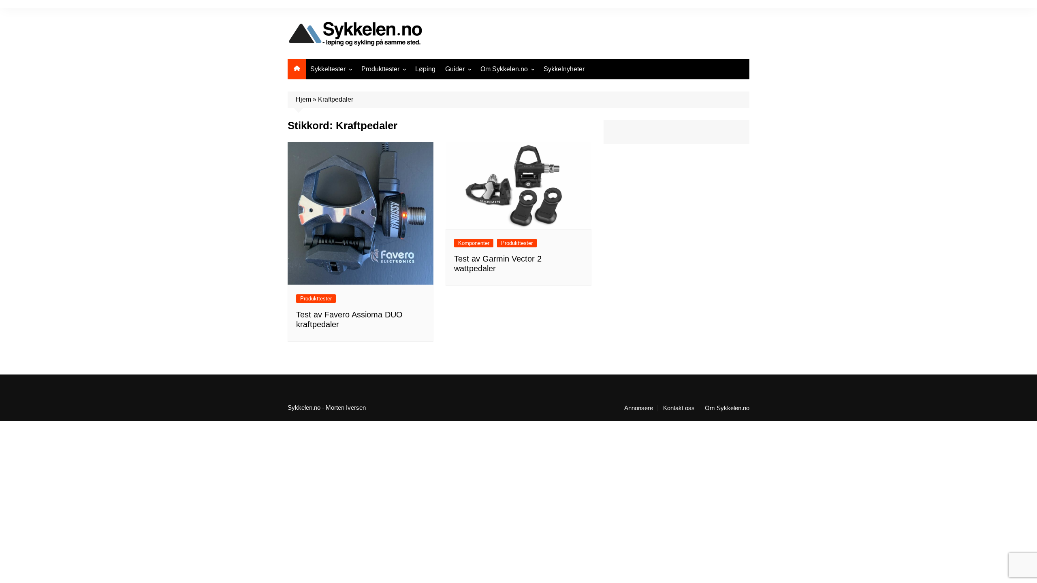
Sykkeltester (328, 69)
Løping (425, 69)
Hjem (303, 99)
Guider (455, 69)
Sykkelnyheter (564, 69)
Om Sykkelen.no (504, 69)
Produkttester (380, 69)
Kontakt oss (679, 408)
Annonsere (638, 408)
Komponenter (473, 243)
